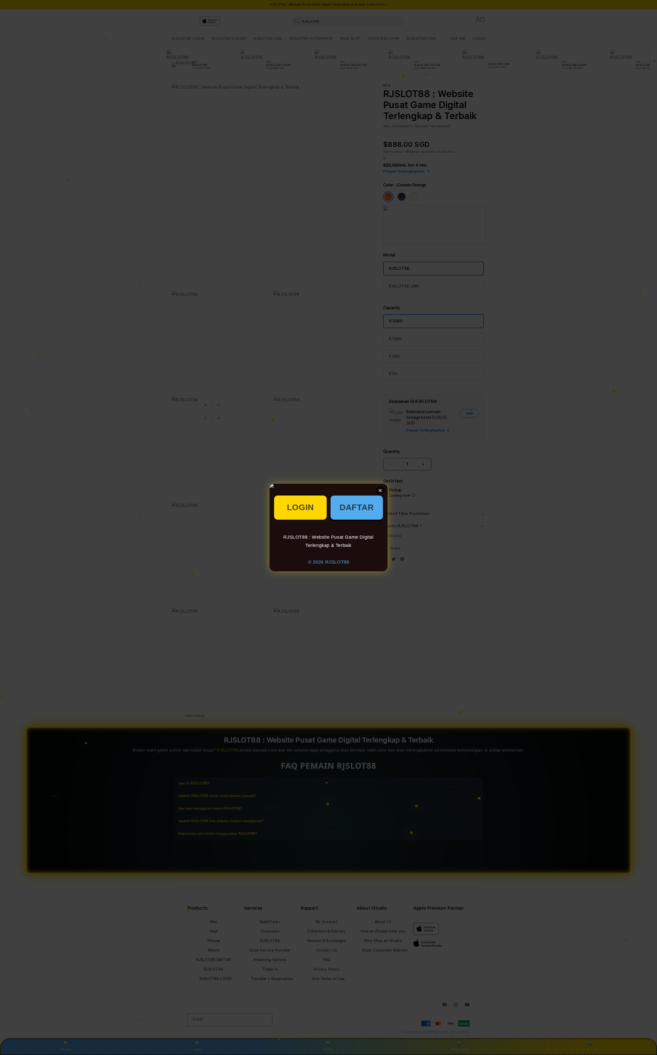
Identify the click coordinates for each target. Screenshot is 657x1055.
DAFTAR (357, 507)
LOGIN (300, 507)
